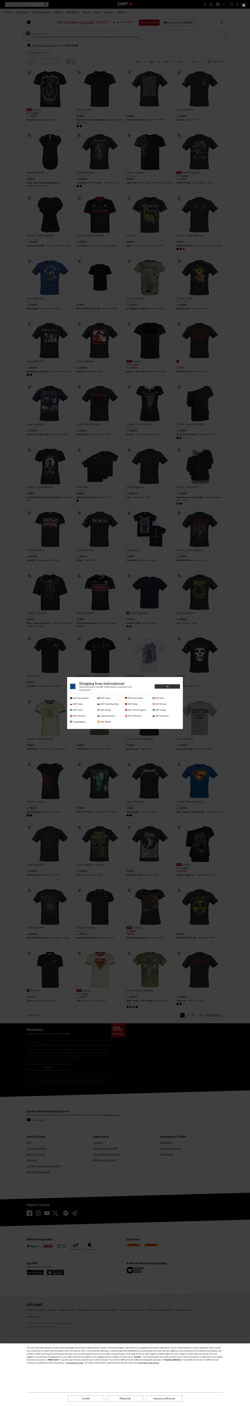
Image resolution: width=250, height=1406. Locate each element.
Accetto (86, 1398)
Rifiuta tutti (125, 1398)
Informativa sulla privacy (148, 1362)
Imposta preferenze (164, 1398)
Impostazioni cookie (74, 1362)
